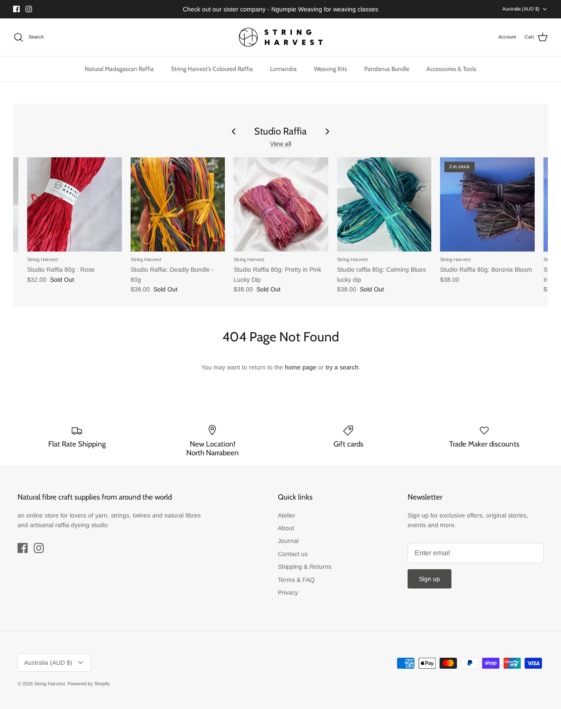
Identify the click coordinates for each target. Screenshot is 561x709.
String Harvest (49, 683)
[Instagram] (28, 9)
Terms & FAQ (296, 579)
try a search (342, 367)
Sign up (429, 578)
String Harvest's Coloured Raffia (212, 69)
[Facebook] (16, 9)
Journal (288, 540)
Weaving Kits (330, 69)
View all (280, 143)
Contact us (293, 553)
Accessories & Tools (451, 69)
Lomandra (283, 69)
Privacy (288, 592)
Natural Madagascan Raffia (119, 69)
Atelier (286, 515)
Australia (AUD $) (521, 8)
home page (300, 367)
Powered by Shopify (88, 683)
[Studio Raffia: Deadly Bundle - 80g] (178, 204)
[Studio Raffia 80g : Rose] (74, 204)
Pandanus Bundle (386, 69)
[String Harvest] (280, 37)
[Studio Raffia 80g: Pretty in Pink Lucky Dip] (281, 204)
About (286, 528)
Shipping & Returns (304, 566)
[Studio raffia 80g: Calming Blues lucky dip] (384, 204)
